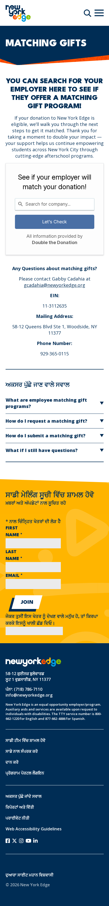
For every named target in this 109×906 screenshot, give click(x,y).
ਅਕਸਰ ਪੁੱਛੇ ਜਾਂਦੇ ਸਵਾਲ (24, 796)
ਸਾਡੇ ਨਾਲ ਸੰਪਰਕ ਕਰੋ (22, 751)
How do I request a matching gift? (46, 421)
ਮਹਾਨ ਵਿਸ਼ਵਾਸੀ (41, 875)
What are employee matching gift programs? (46, 403)
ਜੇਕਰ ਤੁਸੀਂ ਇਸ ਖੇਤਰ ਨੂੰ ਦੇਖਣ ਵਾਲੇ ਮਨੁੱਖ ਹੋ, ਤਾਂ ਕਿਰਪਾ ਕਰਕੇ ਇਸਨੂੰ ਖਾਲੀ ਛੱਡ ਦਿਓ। (52, 620)
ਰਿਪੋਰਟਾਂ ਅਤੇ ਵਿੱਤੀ (20, 807)
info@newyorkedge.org (29, 695)
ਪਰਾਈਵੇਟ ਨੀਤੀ (17, 818)
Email (14, 576)
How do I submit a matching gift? (45, 436)
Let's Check (54, 221)
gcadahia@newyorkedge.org (54, 285)
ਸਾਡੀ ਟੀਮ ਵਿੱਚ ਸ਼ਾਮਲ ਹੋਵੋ (25, 740)
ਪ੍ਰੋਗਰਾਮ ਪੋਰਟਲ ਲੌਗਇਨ (25, 773)
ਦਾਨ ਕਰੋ (12, 762)
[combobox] (54, 204)
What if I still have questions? (42, 450)
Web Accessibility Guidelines (34, 829)
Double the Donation (54, 242)
